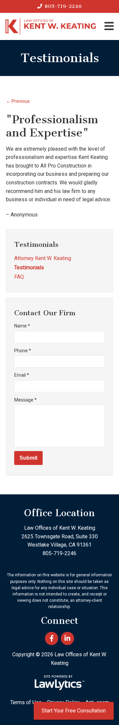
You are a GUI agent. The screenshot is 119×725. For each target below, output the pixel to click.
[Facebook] (51, 638)
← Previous (18, 101)
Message (25, 399)
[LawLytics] (59, 682)
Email (21, 375)
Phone (22, 350)
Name (22, 325)
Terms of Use (26, 702)
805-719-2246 (63, 6)
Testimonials (36, 244)
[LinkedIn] (67, 638)
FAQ (19, 277)
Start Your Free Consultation (74, 710)
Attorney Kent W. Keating (42, 258)
